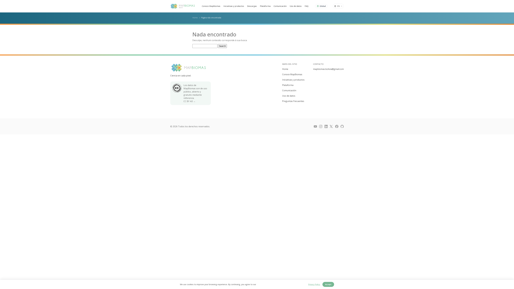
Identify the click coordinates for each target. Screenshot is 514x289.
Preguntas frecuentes (293, 101)
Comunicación (280, 6)
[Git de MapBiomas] (342, 126)
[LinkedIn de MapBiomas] (326, 126)
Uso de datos (296, 6)
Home (195, 17)
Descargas (252, 6)
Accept (328, 284)
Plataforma (265, 6)
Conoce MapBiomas (211, 6)
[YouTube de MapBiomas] (315, 126)
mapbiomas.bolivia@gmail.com (328, 69)
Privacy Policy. (314, 284)
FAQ (306, 6)
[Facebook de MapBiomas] (336, 126)
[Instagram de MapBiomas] (320, 126)
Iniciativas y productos (233, 6)
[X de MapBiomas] (331, 126)
